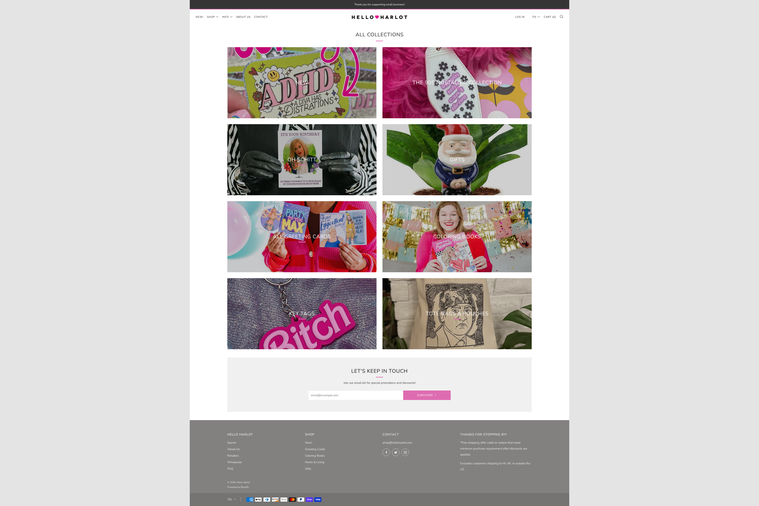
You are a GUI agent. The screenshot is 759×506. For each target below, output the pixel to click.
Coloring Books (315, 456)
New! (199, 17)
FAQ (230, 469)
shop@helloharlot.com (397, 443)
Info (225, 17)
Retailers (233, 456)
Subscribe (425, 395)
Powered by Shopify (238, 487)
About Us (243, 17)
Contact (261, 17)
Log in (520, 17)
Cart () (550, 17)
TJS (534, 17)
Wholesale (234, 462)
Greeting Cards (315, 449)
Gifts (308, 469)
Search (231, 443)
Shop (211, 17)
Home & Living (314, 462)
